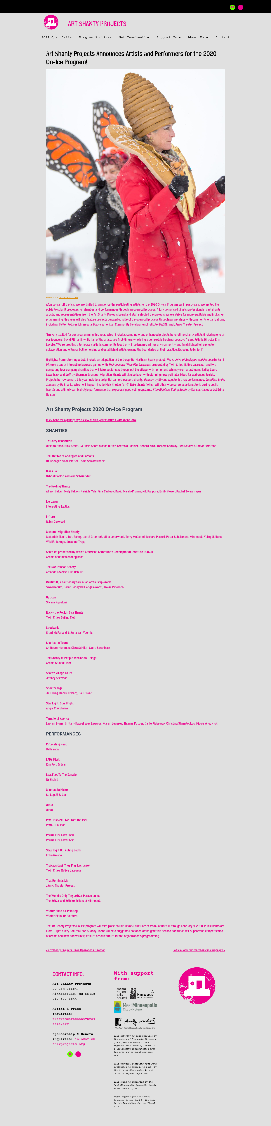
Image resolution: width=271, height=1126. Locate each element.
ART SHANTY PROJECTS (97, 24)
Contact (223, 37)
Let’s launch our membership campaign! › (199, 950)
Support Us (167, 37)
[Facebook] (232, 7)
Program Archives (95, 37)
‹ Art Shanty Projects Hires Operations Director (75, 950)
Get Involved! (132, 37)
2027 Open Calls (56, 37)
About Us (196, 37)
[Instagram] (240, 7)
